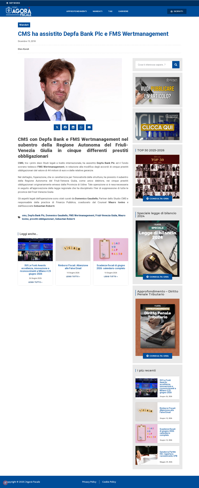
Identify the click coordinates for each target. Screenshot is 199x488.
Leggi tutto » (35, 282)
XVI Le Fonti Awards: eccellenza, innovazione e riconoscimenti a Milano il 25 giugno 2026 (35, 269)
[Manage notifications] (5, 482)
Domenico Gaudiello (57, 215)
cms (24, 215)
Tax (110, 11)
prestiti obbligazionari (42, 219)
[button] (57, 127)
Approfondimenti (76, 11)
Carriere (123, 11)
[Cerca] (175, 64)
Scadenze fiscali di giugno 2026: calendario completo (111, 267)
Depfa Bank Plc (36, 215)
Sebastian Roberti (65, 219)
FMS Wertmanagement (81, 215)
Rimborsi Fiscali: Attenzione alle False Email (73, 267)
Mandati (98, 11)
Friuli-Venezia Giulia (106, 215)
